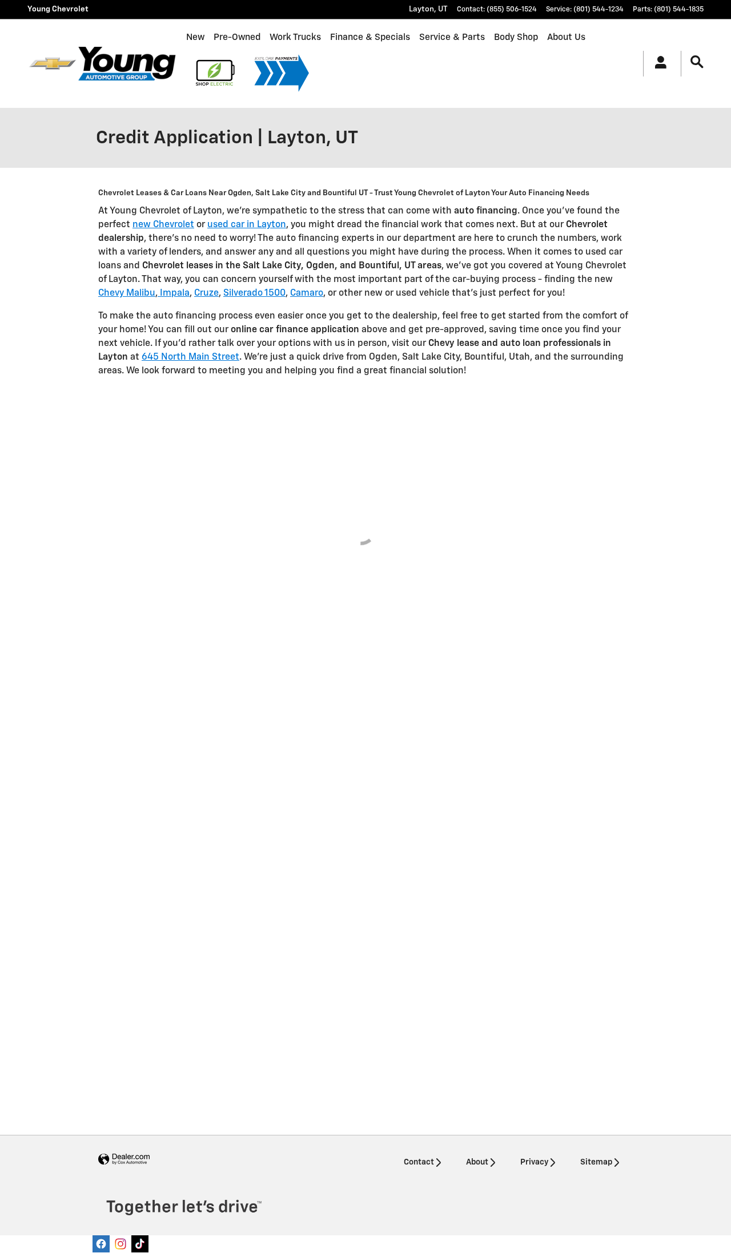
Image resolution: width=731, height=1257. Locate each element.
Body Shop (516, 37)
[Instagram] (120, 1243)
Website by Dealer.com (124, 1160)
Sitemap (596, 1162)
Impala (174, 293)
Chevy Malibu (126, 293)
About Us (566, 37)
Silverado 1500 (254, 293)
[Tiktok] (139, 1243)
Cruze (206, 293)
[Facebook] (101, 1243)
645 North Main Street (190, 357)
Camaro (306, 293)
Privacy (534, 1162)
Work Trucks (295, 37)
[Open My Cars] (658, 64)
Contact (419, 1162)
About (477, 1162)
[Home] (52, 63)
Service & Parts (452, 37)
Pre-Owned (237, 37)
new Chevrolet (163, 224)
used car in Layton (246, 224)
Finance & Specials (370, 37)
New (195, 37)
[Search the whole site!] (697, 62)
